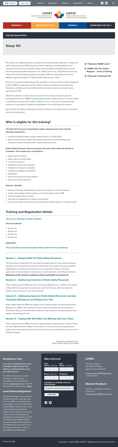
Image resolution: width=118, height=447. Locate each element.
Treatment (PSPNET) (45, 25)
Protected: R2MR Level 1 (98, 64)
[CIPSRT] (59, 18)
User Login (25, 3)
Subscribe (51, 395)
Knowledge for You (100, 25)
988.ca (29, 386)
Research (16, 25)
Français (12, 3)
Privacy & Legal (9, 441)
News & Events (78, 3)
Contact (89, 3)
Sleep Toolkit (37, 98)
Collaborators (52, 3)
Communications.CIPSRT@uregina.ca (98, 373)
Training (72, 25)
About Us (40, 3)
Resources (65, 3)
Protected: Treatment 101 (99, 76)
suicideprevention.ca (16, 384)
